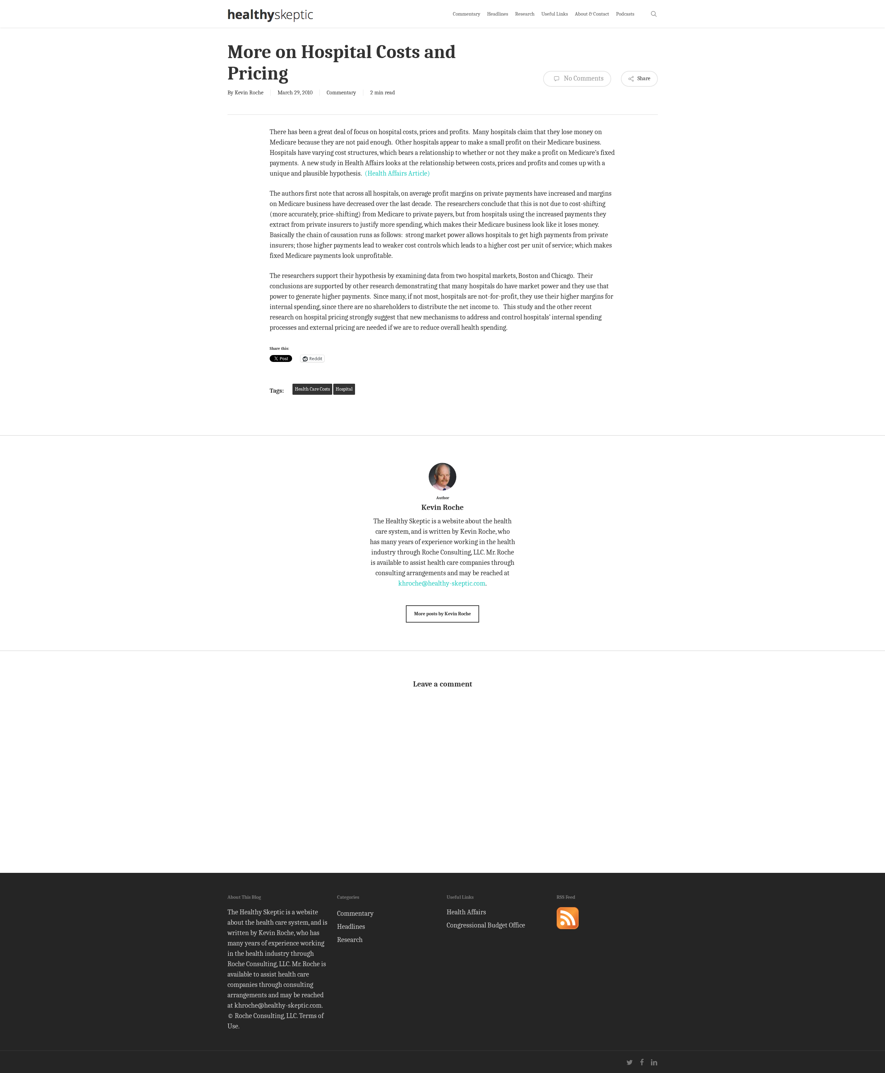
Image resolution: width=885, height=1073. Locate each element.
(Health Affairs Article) (397, 173)
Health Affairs (466, 912)
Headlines (351, 927)
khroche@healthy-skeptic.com (441, 583)
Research (350, 940)
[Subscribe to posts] (568, 932)
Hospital (344, 389)
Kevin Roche (249, 93)
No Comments (583, 78)
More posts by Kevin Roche (442, 614)
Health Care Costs (312, 389)
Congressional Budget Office (486, 925)
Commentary (341, 93)
